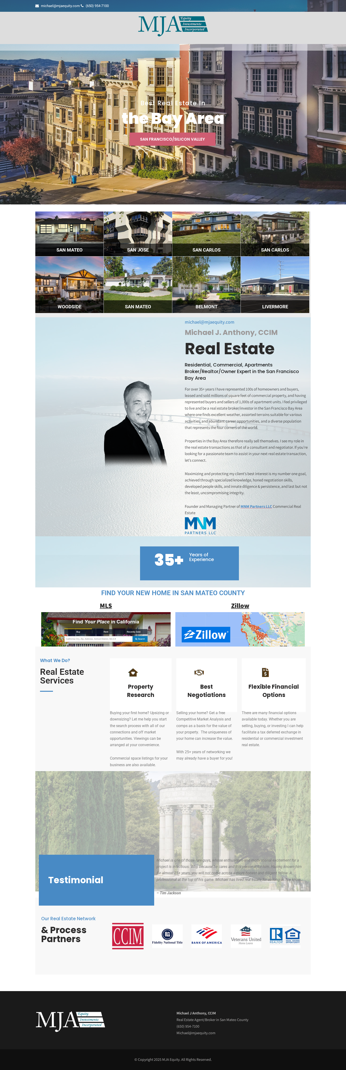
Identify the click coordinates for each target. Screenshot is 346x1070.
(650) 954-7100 (188, 1026)
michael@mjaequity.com (209, 322)
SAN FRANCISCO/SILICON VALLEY (172, 139)
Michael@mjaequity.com (196, 1032)
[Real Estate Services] (173, 35)
